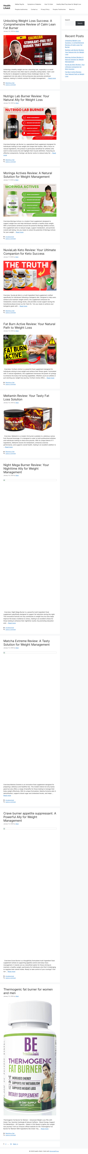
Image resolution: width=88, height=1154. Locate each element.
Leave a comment (10, 84)
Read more (52, 78)
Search (67, 20)
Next (15, 1144)
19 (11, 1144)
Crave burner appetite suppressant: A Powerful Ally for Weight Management (29, 817)
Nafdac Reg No (19, 4)
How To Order (49, 4)
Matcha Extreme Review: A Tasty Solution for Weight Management (26, 642)
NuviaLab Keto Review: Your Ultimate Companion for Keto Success (29, 251)
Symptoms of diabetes (34, 4)
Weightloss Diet (9, 83)
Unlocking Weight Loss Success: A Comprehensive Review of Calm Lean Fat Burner (29, 24)
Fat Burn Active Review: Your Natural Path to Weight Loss (29, 325)
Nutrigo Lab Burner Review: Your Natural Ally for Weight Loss (26, 98)
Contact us (34, 9)
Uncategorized (9, 236)
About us (72, 9)
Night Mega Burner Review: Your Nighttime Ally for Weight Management (26, 468)
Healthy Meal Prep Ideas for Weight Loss (68, 4)
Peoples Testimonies (59, 9)
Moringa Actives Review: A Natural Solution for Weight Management (27, 174)
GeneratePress (54, 1151)
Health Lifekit (6, 6)
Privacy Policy (45, 9)
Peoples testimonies (21, 9)
